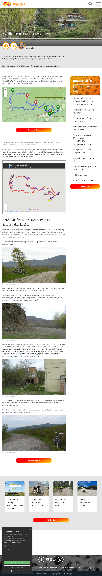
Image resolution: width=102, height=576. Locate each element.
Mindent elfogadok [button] (17, 562)
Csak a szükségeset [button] (17, 567)
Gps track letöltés (34, 130)
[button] (5, 95)
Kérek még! (85, 186)
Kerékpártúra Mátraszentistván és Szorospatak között (39, 66)
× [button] (30, 529)
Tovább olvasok (16, 542)
